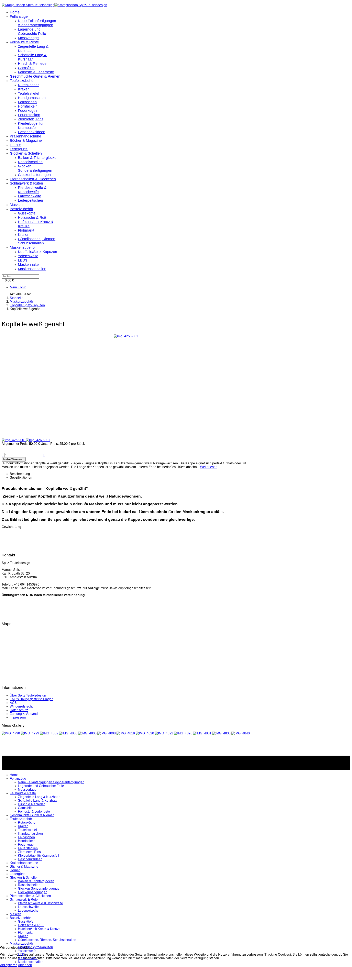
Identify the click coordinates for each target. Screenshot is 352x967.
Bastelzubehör (21, 209)
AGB (13, 702)
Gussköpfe (26, 213)
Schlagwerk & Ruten (26, 183)
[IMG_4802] (49, 733)
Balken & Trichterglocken (38, 158)
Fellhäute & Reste (24, 42)
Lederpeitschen (30, 200)
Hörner (15, 145)
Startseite (16, 298)
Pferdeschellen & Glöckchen (33, 179)
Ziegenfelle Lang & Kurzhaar (38, 797)
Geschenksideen (31, 132)
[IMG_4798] (11, 733)
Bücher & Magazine (26, 140)
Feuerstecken (29, 115)
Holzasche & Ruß (32, 217)
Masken (16, 205)
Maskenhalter (29, 265)
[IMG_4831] (202, 733)
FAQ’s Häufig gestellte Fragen (31, 699)
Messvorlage (28, 38)
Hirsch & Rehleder (33, 64)
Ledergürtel (19, 149)
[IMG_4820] (145, 733)
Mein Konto (18, 287)
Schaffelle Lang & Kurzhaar (32, 57)
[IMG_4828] (183, 733)
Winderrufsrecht (21, 706)
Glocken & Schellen (26, 153)
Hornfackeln (27, 106)
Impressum (18, 717)
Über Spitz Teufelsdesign (28, 695)
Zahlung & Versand (24, 713)
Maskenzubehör (23, 247)
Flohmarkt (26, 230)
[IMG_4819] (126, 733)
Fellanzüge (19, 16)
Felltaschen (27, 102)
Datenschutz (19, 710)
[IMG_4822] (164, 733)
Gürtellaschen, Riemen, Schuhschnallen (37, 241)
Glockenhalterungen (34, 175)
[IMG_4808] (107, 733)
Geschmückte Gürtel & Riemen (35, 76)
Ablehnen (25, 965)
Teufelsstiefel (28, 93)
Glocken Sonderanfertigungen (35, 168)
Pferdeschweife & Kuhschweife (32, 190)
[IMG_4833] (221, 733)
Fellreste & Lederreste (36, 72)
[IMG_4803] (68, 733)
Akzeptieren (8, 965)
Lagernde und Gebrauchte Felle (32, 31)
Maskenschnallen (32, 269)
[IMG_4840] (240, 733)
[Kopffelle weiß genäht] (126, 336)
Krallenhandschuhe (25, 136)
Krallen (23, 235)
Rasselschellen (30, 162)
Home (15, 12)
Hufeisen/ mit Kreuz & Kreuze (39, 929)
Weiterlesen (208, 467)
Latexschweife (29, 196)
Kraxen (24, 89)
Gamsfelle (26, 68)
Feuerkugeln (28, 111)
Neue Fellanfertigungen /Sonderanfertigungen (37, 23)
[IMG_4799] (30, 733)
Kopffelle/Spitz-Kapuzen (37, 252)
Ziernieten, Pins (30, 119)
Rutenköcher (28, 85)
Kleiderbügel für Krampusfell (31, 125)
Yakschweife (28, 256)
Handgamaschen (32, 98)
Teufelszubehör (22, 81)
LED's (23, 260)
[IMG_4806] (87, 733)
